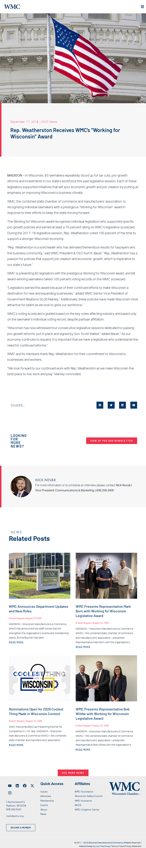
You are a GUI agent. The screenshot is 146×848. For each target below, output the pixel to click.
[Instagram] (9, 792)
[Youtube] (9, 785)
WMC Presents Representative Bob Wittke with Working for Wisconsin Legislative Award (103, 713)
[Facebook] (24, 785)
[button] (100, 405)
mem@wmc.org (14, 815)
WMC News (49, 122)
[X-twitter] (32, 785)
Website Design (86, 846)
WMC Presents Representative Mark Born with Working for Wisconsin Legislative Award (103, 611)
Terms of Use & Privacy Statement (126, 846)
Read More (16, 642)
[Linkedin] (17, 785)
